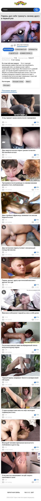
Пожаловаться (20, 49)
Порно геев (17, 497)
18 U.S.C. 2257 (29, 492)
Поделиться (13, 53)
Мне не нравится (15, 45)
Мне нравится (12, 45)
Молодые (6, 85)
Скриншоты (33, 49)
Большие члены (18, 81)
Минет (28, 81)
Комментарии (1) (26, 53)
